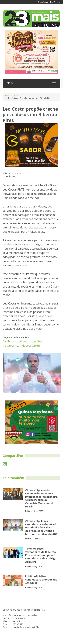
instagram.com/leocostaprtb (21, 346)
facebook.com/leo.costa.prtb (21, 341)
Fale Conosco (55, 2)
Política (16, 95)
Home (7, 95)
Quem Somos (42, 2)
